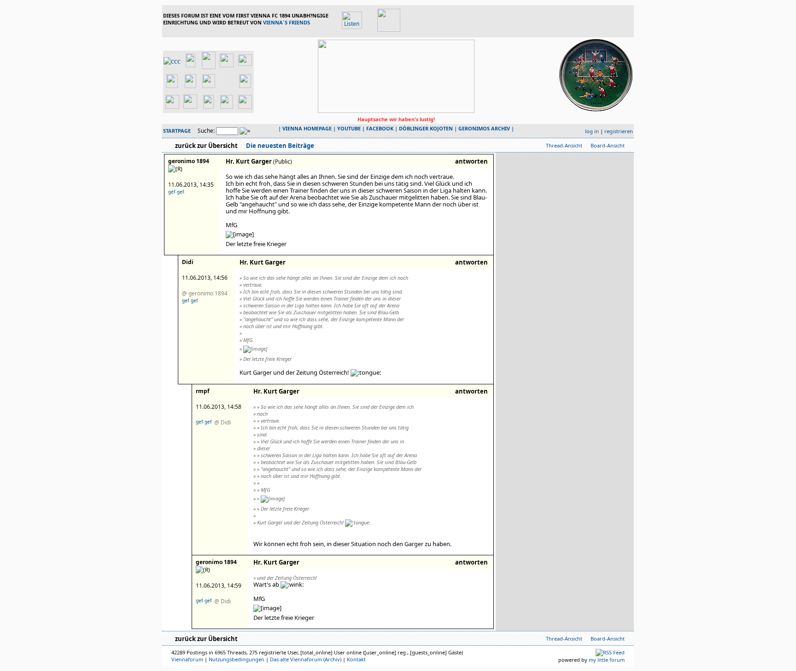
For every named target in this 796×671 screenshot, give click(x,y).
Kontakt (356, 659)
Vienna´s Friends (286, 22)
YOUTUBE (349, 128)
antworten (471, 161)
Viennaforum (187, 659)
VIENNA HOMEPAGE (307, 128)
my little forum (607, 659)
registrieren (618, 131)
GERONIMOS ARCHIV (484, 128)
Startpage (177, 130)
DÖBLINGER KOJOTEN (426, 128)
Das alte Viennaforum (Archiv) (305, 659)
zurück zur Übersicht (206, 145)
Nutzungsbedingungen (236, 659)
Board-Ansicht (608, 145)
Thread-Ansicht (564, 145)
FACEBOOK (379, 128)
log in (592, 131)
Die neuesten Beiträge (279, 145)
